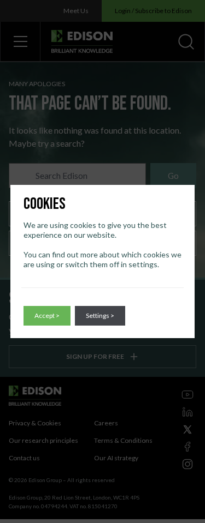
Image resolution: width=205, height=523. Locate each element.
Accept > (47, 315)
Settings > (100, 315)
